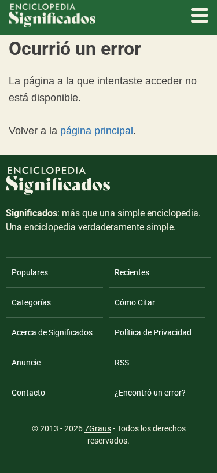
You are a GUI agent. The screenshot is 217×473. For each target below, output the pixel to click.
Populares (30, 272)
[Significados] (58, 201)
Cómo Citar (135, 302)
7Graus (97, 428)
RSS (122, 362)
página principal (96, 130)
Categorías (31, 302)
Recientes (132, 272)
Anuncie (26, 362)
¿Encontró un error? (150, 392)
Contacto (28, 392)
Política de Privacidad (153, 332)
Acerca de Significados (52, 332)
